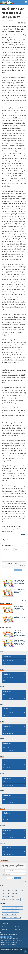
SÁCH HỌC (3, 903)
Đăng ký (24, 881)
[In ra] (22, 22)
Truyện (15, 917)
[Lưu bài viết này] (25, 22)
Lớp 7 (2, 756)
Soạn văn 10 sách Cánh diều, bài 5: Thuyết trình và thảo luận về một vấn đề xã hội (19, 634)
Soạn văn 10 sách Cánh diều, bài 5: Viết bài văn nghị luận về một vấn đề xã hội (19, 642)
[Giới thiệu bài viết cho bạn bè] (19, 22)
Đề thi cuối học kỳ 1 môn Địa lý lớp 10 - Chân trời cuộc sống (19, 581)
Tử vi (19, 917)
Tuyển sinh (5, 917)
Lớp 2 (2, 669)
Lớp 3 (2, 687)
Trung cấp (5, 899)
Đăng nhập (17, 878)
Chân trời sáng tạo (8, 660)
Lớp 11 (2, 826)
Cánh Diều (6, 764)
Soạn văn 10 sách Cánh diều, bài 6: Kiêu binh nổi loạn (19, 617)
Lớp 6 (2, 739)
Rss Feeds (17, 926)
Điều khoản (17, 929)
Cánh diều (6, 663)
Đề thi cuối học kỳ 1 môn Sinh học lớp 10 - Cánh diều (19, 591)
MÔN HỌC (3, 886)
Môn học (4, 926)
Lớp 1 (2, 652)
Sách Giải (23, 534)
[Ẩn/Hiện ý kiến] (12, 546)
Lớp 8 (2, 773)
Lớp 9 (2, 791)
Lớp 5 (2, 721)
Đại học (18, 899)
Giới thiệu (4, 929)
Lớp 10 (2, 808)
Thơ (10, 917)
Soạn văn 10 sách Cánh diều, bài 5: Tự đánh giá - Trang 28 (19, 608)
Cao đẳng (11, 899)
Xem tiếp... (25, 601)
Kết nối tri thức (7, 657)
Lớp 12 (2, 843)
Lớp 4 (2, 704)
